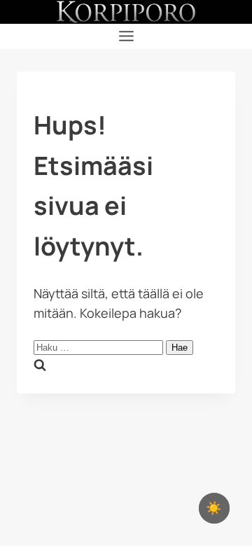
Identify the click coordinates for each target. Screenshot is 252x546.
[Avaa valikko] (126, 36)
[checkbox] (214, 508)
